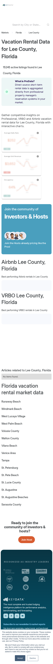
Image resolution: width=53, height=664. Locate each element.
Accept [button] (20, 658)
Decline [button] (33, 658)
